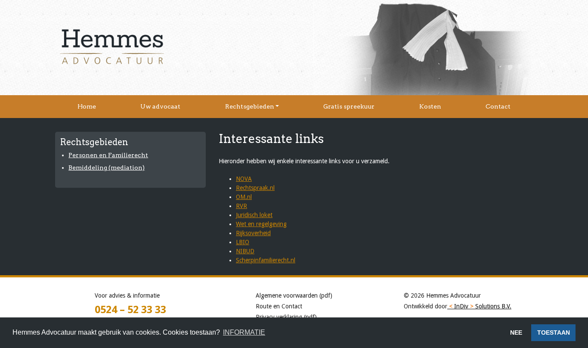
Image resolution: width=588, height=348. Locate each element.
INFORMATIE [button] (244, 332)
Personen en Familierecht (108, 155)
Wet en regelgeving (261, 224)
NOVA (244, 178)
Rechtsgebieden (249, 106)
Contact (498, 106)
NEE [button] (516, 332)
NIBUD (245, 251)
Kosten (430, 106)
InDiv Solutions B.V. (480, 306)
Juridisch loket (254, 214)
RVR (241, 205)
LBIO (242, 242)
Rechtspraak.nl (255, 187)
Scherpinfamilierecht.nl (265, 260)
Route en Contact (279, 306)
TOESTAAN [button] (553, 332)
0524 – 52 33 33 (130, 310)
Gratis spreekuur (348, 106)
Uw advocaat (160, 106)
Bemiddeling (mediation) (106, 167)
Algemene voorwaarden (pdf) (294, 295)
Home (86, 106)
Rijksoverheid (253, 233)
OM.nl (244, 196)
